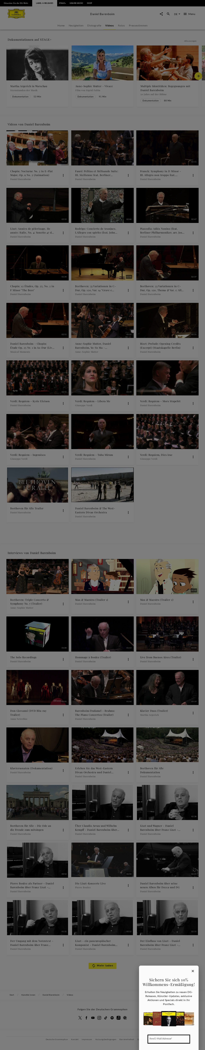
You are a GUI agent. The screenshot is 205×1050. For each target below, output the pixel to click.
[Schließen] (193, 971)
